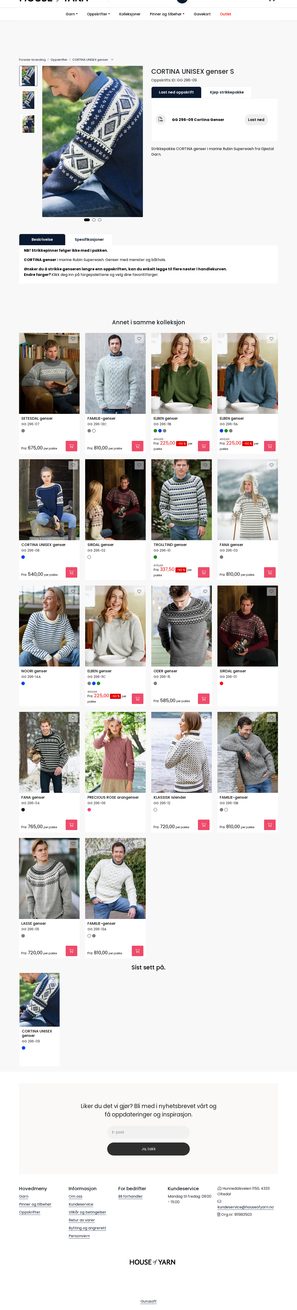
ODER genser (165, 671)
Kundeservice (81, 1204)
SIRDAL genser (100, 545)
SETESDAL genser (37, 418)
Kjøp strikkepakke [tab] (227, 92)
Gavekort (202, 14)
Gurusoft (149, 1301)
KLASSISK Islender (170, 797)
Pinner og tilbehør (166, 14)
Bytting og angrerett (87, 1228)
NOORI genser (34, 671)
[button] (87, 219)
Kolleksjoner (130, 14)
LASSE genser (33, 923)
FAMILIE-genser (101, 418)
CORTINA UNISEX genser (43, 545)
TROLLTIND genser (170, 545)
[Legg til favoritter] (73, 339)
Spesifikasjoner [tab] (89, 239)
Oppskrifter (97, 14)
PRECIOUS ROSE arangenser (113, 797)
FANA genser (231, 545)
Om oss (75, 1196)
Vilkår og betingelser (87, 1212)
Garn (70, 14)
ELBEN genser (166, 418)
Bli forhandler (130, 1196)
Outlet (225, 14)
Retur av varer (82, 1220)
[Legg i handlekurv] (71, 446)
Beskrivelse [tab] (42, 239)
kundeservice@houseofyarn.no (245, 1207)
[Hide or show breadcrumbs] (112, 60)
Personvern (79, 1236)
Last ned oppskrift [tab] (176, 92)
